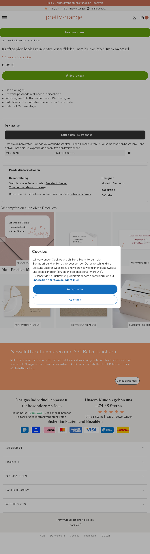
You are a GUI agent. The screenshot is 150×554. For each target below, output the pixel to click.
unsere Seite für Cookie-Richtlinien (56, 280)
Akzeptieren (75, 289)
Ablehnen (75, 299)
